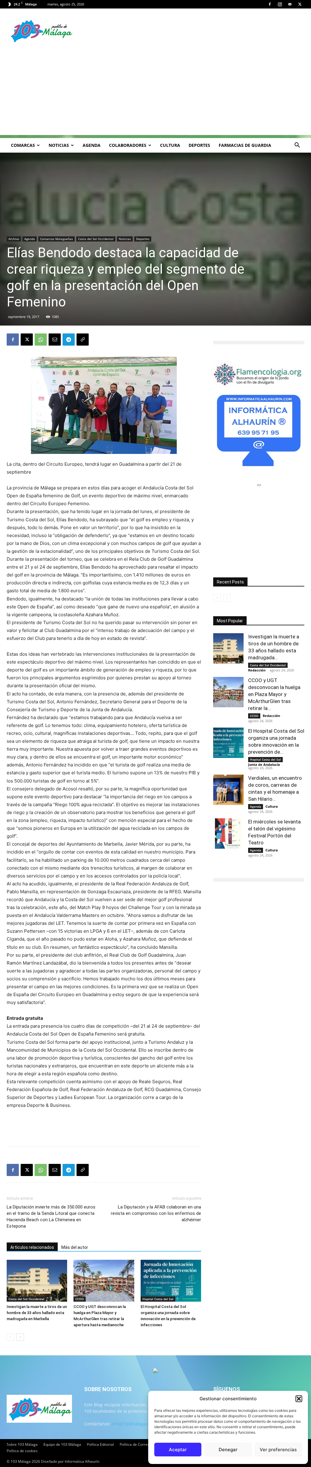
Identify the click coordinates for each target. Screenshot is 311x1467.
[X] (299, 4)
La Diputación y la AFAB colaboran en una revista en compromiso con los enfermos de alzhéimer (156, 1213)
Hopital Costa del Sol (157, 1299)
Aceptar (178, 1449)
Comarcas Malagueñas (56, 239)
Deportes (199, 145)
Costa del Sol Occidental (96, 239)
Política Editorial (100, 1444)
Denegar (228, 1449)
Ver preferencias (278, 1449)
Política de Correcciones (140, 1444)
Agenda (92, 145)
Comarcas (23, 145)
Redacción (256, 670)
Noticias (59, 145)
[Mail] (289, 4)
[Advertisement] (155, 92)
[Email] (55, 339)
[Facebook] (269, 4)
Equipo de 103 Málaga (62, 1444)
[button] (299, 1399)
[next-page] (20, 1337)
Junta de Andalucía (264, 764)
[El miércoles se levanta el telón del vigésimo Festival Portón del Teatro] (228, 833)
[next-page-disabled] (227, 598)
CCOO (79, 1299)
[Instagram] (279, 4)
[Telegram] (69, 339)
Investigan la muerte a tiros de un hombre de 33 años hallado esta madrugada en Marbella (37, 1312)
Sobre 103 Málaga (22, 1444)
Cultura (170, 145)
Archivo (14, 239)
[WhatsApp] (41, 339)
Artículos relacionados (32, 1247)
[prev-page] (10, 1337)
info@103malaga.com (134, 1424)
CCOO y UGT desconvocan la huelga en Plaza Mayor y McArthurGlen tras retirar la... (274, 694)
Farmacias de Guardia (245, 145)
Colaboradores (127, 145)
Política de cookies (22, 1450)
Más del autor (74, 1247)
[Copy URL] (83, 339)
